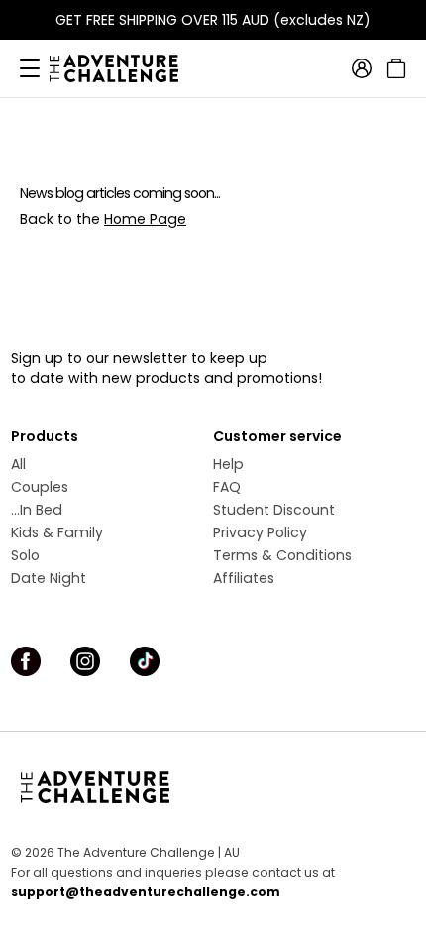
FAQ (227, 487)
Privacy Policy (260, 532)
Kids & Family (57, 532)
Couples (39, 487)
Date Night (48, 578)
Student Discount (274, 510)
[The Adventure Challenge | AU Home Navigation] (213, 787)
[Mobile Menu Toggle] (30, 68)
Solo (25, 555)
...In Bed (36, 510)
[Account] (362, 68)
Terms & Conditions (282, 555)
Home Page (145, 219)
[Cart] (394, 68)
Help (228, 464)
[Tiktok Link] (144, 661)
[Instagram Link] (85, 661)
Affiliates (243, 578)
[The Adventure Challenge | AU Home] (124, 68)
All (18, 464)
